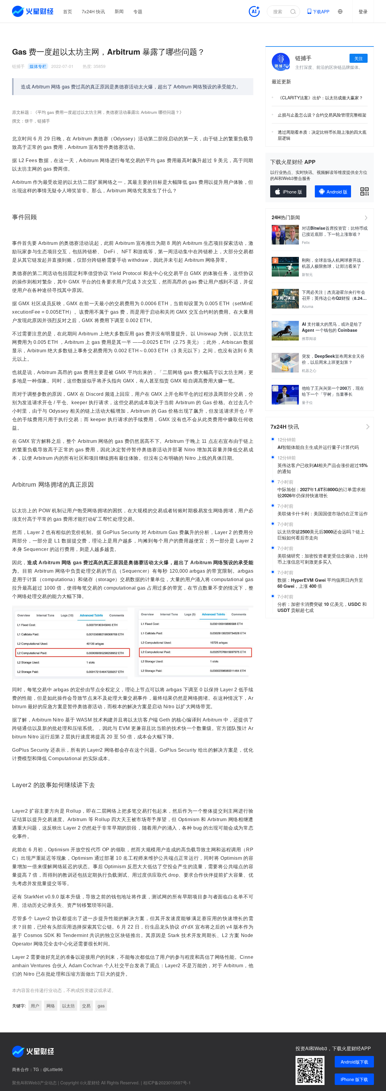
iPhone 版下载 (354, 1079)
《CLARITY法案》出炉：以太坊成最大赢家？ (320, 97)
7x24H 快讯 (93, 11)
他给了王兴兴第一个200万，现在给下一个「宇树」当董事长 (333, 391)
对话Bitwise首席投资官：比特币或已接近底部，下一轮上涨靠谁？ (335, 231)
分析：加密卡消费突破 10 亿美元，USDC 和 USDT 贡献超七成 (322, 607)
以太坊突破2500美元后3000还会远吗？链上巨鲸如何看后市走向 (321, 535)
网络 (50, 1006)
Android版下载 (354, 1062)
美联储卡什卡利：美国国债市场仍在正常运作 (322, 513)
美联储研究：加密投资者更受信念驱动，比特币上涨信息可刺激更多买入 (322, 559)
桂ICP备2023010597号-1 (167, 1083)
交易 (86, 1006)
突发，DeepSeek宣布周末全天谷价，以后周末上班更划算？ (333, 359)
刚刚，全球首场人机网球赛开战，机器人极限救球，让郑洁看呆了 (333, 263)
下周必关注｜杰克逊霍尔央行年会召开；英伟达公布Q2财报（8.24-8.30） (333, 295)
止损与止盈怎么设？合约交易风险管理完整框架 (322, 115)
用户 (35, 1006)
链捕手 (18, 66)
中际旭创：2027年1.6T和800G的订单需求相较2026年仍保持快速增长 (321, 492)
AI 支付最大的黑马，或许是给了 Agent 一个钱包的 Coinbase (332, 327)
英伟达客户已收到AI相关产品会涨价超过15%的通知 (322, 468)
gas (101, 1006)
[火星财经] (33, 11)
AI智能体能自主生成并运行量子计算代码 (318, 447)
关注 (358, 58)
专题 (137, 11)
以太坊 (68, 1006)
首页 (67, 11)
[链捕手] (281, 62)
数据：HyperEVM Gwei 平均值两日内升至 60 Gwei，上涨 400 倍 (320, 583)
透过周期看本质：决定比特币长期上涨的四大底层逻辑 (322, 135)
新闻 (119, 11)
